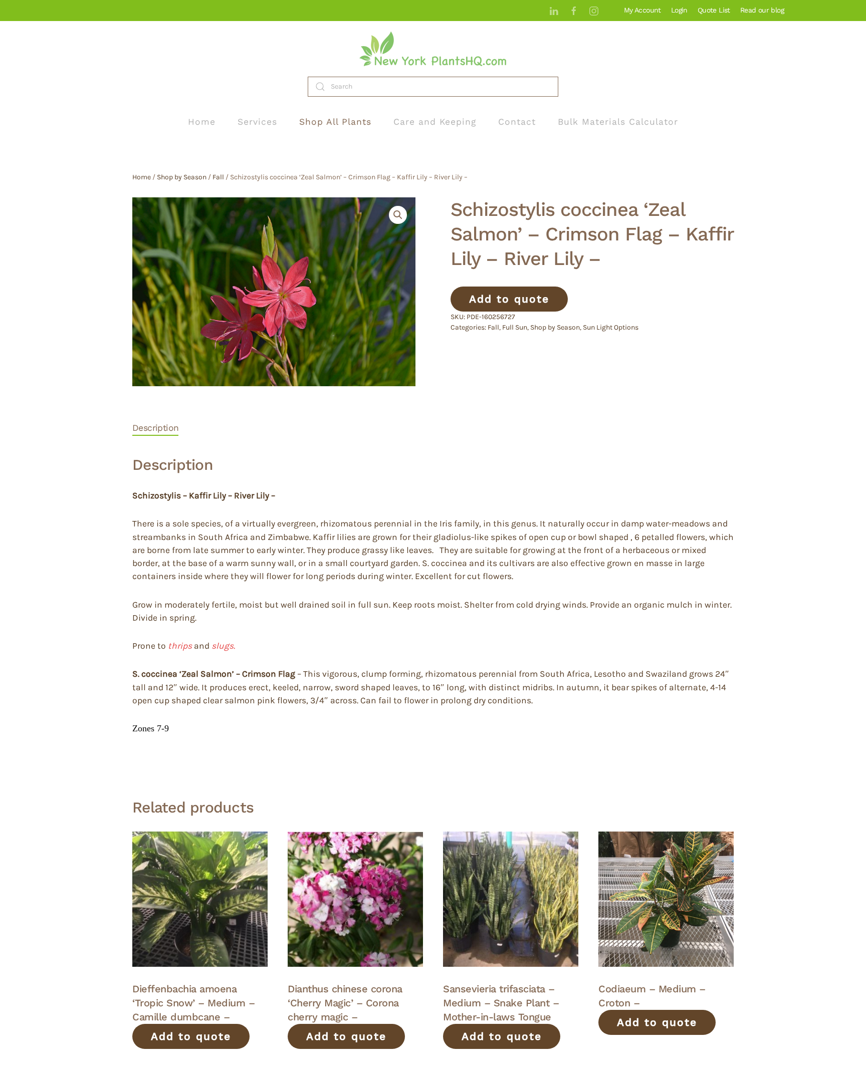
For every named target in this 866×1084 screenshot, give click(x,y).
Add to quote (509, 299)
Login (679, 10)
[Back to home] (433, 49)
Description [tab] (155, 428)
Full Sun (514, 327)
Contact (517, 122)
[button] (398, 215)
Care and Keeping (434, 122)
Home (201, 122)
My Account (642, 10)
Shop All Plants (335, 122)
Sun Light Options (610, 327)
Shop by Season (181, 177)
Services (257, 122)
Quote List (714, 10)
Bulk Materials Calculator (618, 122)
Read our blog (762, 10)
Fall (218, 177)
